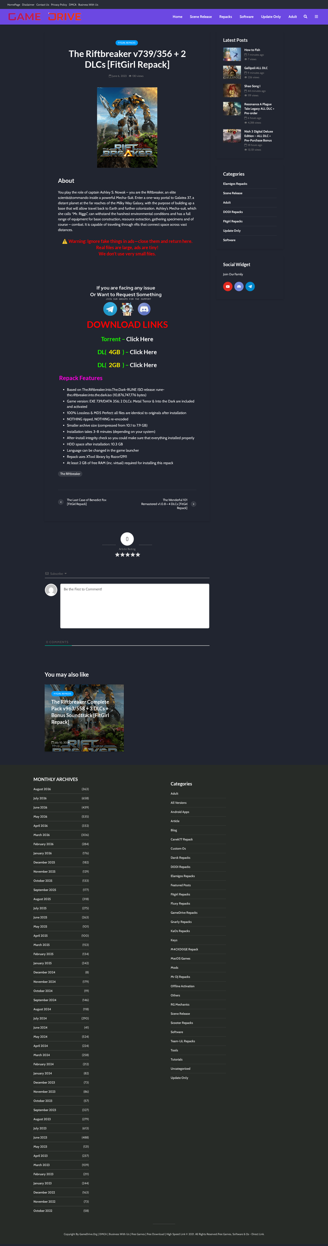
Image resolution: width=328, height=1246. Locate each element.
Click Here (139, 339)
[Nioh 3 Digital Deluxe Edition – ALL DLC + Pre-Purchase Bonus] (232, 135)
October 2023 (42, 1101)
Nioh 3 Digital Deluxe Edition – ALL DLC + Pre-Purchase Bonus (258, 135)
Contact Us (42, 4)
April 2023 (40, 1156)
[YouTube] (228, 286)
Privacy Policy (59, 4)
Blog (174, 830)
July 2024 (40, 1018)
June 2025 (40, 917)
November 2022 (44, 1202)
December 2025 (44, 862)
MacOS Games (180, 958)
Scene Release (201, 17)
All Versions (179, 803)
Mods (174, 968)
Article (175, 821)
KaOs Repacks (180, 931)
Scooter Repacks (182, 1023)
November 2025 (44, 871)
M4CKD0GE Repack (184, 949)
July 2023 (40, 1128)
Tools (174, 1050)
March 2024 (41, 1055)
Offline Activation (183, 986)
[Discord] (239, 286)
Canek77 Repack (182, 839)
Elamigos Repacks (183, 876)
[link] (127, 269)
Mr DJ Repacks (180, 977)
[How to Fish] (232, 54)
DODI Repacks (180, 867)
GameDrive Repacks (184, 913)
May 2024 (40, 1037)
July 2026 (40, 798)
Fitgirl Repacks (126, 42)
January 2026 (42, 853)
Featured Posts (181, 885)
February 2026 (43, 844)
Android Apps (180, 812)
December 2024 (44, 972)
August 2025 (42, 899)
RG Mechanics (180, 1004)
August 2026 (42, 789)
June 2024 (40, 1027)
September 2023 (44, 1110)
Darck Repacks (180, 858)
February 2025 (43, 954)
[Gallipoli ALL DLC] (232, 72)
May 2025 (40, 926)
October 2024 (43, 991)
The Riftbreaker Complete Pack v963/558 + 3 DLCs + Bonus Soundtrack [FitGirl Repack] (80, 712)
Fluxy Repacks (180, 903)
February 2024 (43, 1064)
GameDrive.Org (88, 1234)
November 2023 (44, 1092)
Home (177, 17)
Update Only (271, 17)
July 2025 (40, 908)
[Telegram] (250, 286)
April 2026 (40, 826)
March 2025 (41, 945)
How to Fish (252, 50)
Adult (293, 17)
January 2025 (42, 963)
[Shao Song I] (232, 90)
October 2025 (42, 881)
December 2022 (44, 1192)
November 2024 (44, 982)
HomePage (13, 4)
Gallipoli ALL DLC (256, 68)
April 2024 (40, 1046)
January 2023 (42, 1183)
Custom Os (178, 848)
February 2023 (43, 1174)
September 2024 (44, 1000)
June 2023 (40, 1137)
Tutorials (177, 1059)
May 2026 (40, 817)
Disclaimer (28, 4)
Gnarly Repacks (181, 922)
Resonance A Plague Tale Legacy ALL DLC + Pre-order (259, 108)
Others (175, 995)
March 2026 (41, 835)
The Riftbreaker (70, 474)
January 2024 (42, 1073)
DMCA (72, 4)
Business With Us (88, 4)
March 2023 (41, 1165)
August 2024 (42, 1009)
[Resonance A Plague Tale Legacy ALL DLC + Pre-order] (232, 108)
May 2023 (40, 1147)
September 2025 (44, 890)
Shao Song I (252, 86)
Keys (174, 940)
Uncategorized (180, 1069)
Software (246, 17)
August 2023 (42, 1119)
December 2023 (44, 1082)
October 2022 (42, 1211)
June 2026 (40, 807)
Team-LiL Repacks (183, 1041)
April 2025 (40, 936)
